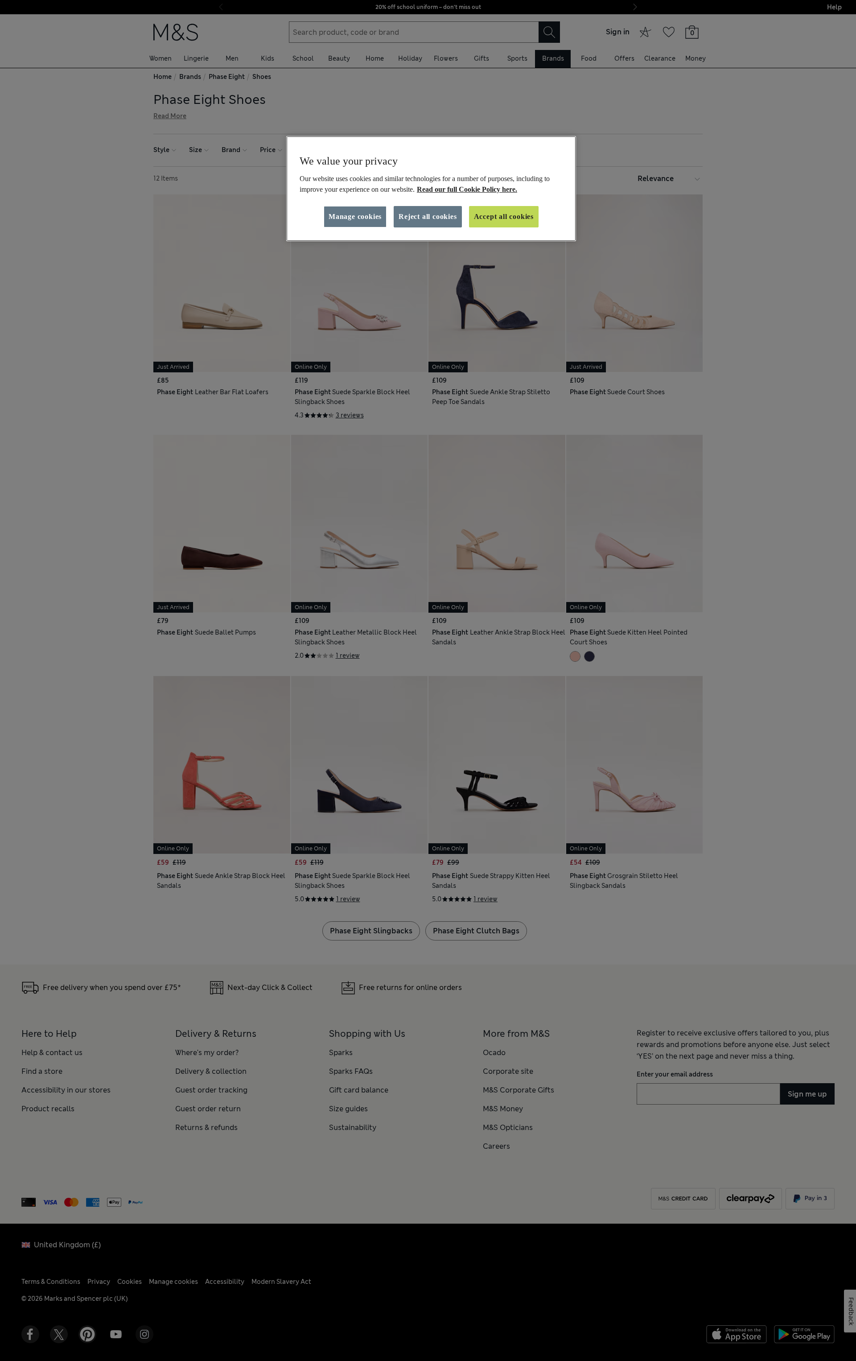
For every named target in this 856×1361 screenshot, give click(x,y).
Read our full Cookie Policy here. (467, 189)
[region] (431, 188)
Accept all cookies (504, 216)
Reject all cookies (428, 216)
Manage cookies (355, 216)
